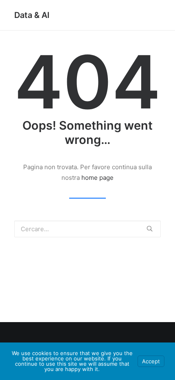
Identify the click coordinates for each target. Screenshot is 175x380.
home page (97, 177)
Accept (151, 361)
